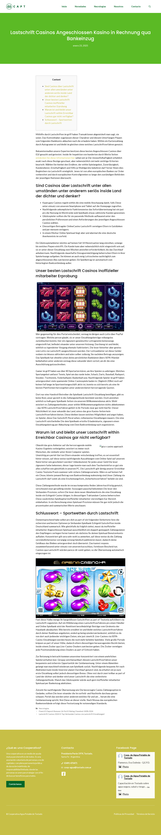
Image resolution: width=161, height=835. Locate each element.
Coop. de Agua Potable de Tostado (137, 756)
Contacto (136, 6)
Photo (126, 766)
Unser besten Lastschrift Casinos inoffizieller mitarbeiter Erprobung (57, 103)
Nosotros (118, 6)
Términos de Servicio (145, 814)
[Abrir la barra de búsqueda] (150, 6)
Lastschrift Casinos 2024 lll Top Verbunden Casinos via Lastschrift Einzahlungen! (72, 714)
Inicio (64, 6)
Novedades (80, 6)
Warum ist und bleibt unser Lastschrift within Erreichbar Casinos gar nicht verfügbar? (59, 113)
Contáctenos (15, 784)
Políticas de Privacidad (124, 814)
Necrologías (100, 6)
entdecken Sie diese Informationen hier (55, 157)
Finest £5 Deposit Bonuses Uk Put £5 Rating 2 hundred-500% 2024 (66, 711)
